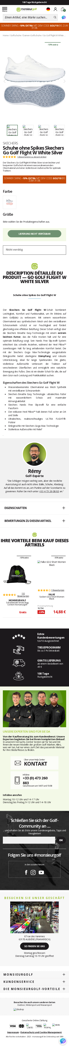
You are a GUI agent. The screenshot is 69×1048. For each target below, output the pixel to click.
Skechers (10, 143)
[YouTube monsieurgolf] (41, 872)
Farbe (7, 191)
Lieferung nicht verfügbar (35, 233)
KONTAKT (35, 763)
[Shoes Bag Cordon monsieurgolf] (17, 574)
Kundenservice (18, 982)
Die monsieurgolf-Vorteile (31, 989)
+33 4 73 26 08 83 (49, 491)
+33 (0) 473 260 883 (35, 780)
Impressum (13, 1032)
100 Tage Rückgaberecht (34, 2)
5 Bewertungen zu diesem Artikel (31, 157)
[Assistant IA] (63, 17)
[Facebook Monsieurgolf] (26, 872)
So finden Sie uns (34, 946)
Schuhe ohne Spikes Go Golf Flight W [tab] (34, 295)
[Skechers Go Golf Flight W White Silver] (34, 81)
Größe (8, 214)
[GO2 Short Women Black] (52, 573)
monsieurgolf (18, 974)
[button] (34, 508)
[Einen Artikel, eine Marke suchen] (55, 17)
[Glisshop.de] (19, 1009)
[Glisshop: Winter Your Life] (27, 9)
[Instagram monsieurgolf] (33, 872)
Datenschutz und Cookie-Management (41, 1032)
